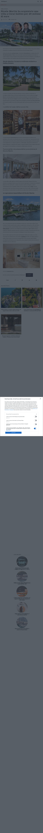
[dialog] (21, 416)
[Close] (41, 399)
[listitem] (21, 414)
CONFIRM (13, 432)
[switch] (35, 416)
